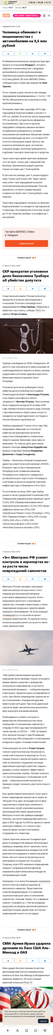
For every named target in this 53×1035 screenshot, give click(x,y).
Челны (5, 8)
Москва (18, 8)
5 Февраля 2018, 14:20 (11, 26)
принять (43, 1021)
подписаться (26, 243)
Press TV (28, 982)
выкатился (8, 906)
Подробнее (40, 1016)
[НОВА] (26, 15)
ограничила (44, 881)
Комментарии (26, 257)
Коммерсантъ (10, 615)
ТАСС (38, 310)
